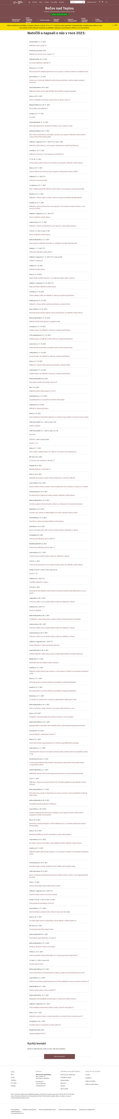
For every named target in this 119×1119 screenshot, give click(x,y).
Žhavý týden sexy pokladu (37, 108)
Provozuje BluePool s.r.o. (17, 1113)
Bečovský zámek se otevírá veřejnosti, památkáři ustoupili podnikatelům (52, 682)
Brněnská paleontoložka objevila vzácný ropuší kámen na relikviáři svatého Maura (55, 313)
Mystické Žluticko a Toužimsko (39, 469)
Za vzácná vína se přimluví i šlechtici (41, 460)
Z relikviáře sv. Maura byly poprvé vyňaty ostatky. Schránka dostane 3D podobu (55, 619)
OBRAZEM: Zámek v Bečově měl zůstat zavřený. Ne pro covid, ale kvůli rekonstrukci (56, 773)
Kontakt (61, 2)
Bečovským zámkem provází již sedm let (42, 382)
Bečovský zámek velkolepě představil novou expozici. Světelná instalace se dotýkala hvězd (58, 71)
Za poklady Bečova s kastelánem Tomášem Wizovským (47, 400)
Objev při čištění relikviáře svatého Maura (42, 287)
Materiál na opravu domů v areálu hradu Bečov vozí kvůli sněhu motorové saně (55, 1016)
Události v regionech (36, 261)
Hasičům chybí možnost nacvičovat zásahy (43, 894)
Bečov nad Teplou (59, 8)
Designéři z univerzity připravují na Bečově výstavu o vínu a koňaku (51, 717)
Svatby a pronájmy (90, 1081)
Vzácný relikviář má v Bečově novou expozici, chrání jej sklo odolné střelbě (53, 171)
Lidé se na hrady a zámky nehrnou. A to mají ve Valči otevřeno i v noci (52, 708)
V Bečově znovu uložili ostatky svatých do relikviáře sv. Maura (49, 556)
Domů (12, 1072)
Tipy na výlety (64, 1088)
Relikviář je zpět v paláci (37, 45)
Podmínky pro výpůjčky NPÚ (87, 1109)
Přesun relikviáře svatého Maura (39, 217)
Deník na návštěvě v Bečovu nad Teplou (42, 947)
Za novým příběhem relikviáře (39, 63)
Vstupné (63, 1086)
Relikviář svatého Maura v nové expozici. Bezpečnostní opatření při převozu (54, 145)
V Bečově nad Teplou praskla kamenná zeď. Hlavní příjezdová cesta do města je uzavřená (58, 981)
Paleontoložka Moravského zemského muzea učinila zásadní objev (51, 347)
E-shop (46, 2)
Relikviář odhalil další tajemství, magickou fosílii (44, 321)
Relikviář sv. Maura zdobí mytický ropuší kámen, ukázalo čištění (49, 304)
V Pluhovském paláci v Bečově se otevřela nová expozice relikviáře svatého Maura (56, 163)
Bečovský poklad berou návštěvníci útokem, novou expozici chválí (50, 126)
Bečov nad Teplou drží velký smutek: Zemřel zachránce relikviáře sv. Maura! (53, 530)
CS (106, 2)
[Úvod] (29, 2)
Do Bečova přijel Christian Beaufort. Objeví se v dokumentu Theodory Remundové (56, 504)
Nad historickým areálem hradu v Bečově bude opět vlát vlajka (49, 912)
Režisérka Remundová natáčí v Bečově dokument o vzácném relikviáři (52, 478)
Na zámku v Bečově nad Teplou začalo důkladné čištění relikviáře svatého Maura (55, 843)
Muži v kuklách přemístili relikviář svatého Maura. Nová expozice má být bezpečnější (56, 189)
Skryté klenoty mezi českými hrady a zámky (43, 663)
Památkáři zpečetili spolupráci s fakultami (42, 804)
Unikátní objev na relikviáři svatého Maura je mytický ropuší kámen (51, 339)
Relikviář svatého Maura (37, 269)
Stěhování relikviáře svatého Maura (40, 252)
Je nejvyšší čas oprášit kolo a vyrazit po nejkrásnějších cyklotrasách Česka (52, 699)
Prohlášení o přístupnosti (29, 1109)
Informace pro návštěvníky (68, 1074)
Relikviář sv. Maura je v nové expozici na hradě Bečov (46, 154)
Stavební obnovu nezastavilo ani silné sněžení (44, 1025)
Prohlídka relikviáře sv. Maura (38, 582)
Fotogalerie (88, 1078)
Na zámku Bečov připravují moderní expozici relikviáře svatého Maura (52, 495)
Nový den (32, 434)
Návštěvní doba (65, 1080)
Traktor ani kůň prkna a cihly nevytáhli (41, 990)
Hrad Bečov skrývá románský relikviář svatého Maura (46, 521)
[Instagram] (102, 2)
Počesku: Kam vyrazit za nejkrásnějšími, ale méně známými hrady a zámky (53, 513)
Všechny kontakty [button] (59, 1056)
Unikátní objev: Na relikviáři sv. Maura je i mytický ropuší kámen (49, 330)
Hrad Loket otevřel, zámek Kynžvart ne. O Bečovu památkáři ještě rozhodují (53, 743)
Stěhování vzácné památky (38, 180)
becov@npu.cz (40, 1081)
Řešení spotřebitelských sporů (47, 1109)
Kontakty (13, 1086)
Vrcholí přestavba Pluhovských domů (41, 929)
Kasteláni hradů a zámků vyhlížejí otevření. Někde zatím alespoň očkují (52, 866)
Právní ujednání (15, 1109)
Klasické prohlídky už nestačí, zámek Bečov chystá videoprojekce (50, 834)
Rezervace (63, 1083)
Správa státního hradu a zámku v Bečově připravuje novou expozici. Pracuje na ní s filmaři (58, 486)
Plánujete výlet (91, 2)
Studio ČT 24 (33, 443)
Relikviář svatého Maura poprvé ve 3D (41, 391)
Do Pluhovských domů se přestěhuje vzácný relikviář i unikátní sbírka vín (52, 921)
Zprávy (13, 1077)
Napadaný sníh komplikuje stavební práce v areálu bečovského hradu (51, 999)
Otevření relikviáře (35, 610)
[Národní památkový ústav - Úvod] (18, 2)
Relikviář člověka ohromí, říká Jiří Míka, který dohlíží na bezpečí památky (52, 91)
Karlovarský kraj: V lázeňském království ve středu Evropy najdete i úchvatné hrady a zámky (58, 417)
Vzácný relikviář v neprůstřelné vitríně (41, 734)
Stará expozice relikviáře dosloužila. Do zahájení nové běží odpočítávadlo (53, 243)
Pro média (54, 2)
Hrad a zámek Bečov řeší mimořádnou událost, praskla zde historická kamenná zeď (56, 973)
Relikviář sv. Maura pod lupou (38, 408)
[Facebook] (99, 2)
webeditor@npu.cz (16, 1111)
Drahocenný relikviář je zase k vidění (41, 547)
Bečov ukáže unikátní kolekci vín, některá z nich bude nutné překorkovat (52, 452)
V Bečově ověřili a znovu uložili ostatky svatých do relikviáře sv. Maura (52, 602)
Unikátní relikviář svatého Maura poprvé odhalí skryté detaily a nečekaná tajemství (56, 654)
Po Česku (32, 117)
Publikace (13, 1080)
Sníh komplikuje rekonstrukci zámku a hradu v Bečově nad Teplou (50, 1007)
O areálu (87, 1074)
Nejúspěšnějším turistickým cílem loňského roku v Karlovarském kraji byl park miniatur (57, 725)
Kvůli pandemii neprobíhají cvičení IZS (41, 903)
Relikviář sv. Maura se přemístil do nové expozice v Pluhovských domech (52, 226)
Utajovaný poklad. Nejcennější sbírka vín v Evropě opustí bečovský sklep (52, 955)
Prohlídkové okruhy (66, 1077)
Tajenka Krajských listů (36, 1033)
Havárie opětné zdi (35, 964)
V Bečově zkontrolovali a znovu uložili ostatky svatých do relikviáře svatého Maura (56, 565)
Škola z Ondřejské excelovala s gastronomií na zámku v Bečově (49, 100)
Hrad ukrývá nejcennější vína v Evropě (41, 938)
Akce (40, 2)
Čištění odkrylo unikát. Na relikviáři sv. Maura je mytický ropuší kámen (51, 295)
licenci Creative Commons (50, 1094)
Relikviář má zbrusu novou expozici (41, 54)
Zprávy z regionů (34, 426)
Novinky (34, 2)
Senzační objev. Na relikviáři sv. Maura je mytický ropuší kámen (49, 356)
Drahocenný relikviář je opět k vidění (41, 539)
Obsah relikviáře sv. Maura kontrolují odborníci (44, 645)
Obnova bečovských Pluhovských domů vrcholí (44, 886)
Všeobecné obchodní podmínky (67, 1109)
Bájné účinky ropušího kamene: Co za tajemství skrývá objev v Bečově (52, 278)
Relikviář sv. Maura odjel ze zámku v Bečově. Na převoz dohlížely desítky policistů (55, 197)
